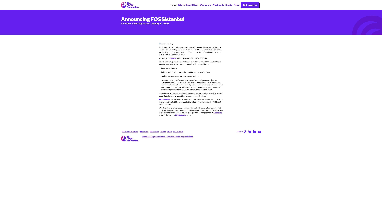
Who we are (205, 5)
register (173, 58)
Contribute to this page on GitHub (180, 137)
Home (173, 5)
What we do (218, 5)
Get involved (250, 5)
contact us (218, 113)
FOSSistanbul (164, 100)
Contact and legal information (153, 137)
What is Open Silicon (188, 5)
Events (228, 5)
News (236, 5)
